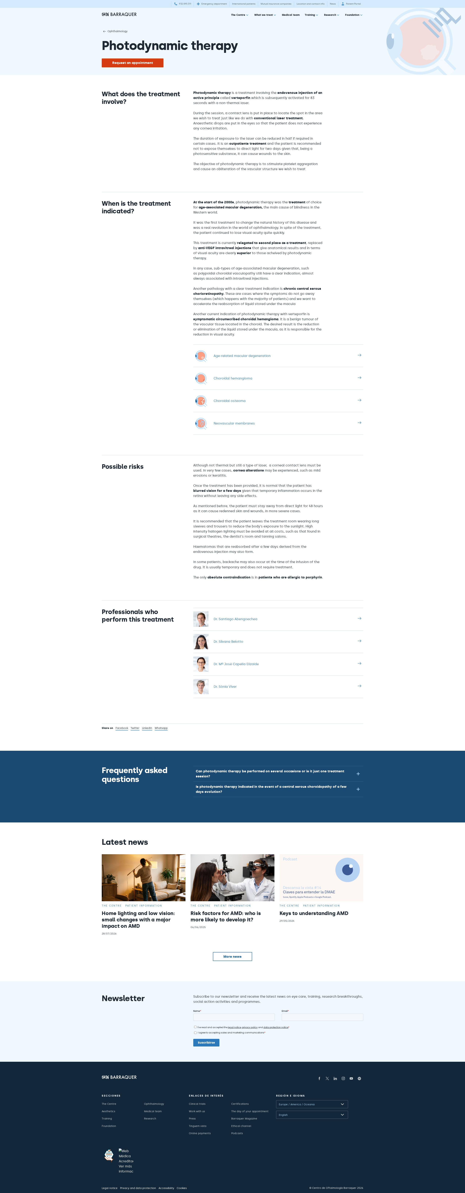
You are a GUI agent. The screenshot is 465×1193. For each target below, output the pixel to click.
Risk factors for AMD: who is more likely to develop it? (226, 916)
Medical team (291, 15)
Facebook (122, 728)
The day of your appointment (249, 1111)
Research (330, 15)
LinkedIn (147, 728)
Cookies (182, 1188)
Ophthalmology (118, 31)
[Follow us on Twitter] (327, 1078)
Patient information (143, 905)
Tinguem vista (197, 1126)
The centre (112, 905)
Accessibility (166, 1188)
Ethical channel (241, 1126)
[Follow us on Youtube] (351, 1078)
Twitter (135, 728)
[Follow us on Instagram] (343, 1078)
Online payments (200, 1133)
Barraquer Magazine (244, 1118)
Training (310, 15)
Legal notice (110, 1188)
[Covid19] (109, 1156)
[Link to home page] (119, 14)
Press (192, 1118)
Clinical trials (197, 1103)
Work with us (197, 1111)
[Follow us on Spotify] (359, 1078)
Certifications (240, 1103)
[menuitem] (240, 15)
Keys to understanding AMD (314, 913)
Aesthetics (108, 1111)
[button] (278, 773)
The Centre (238, 15)
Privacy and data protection (138, 1188)
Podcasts (237, 1133)
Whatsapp (161, 728)
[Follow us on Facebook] (319, 1078)
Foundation (352, 15)
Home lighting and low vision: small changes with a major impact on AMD (138, 919)
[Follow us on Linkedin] (335, 1078)
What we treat (263, 15)
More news (232, 957)
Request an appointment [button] (132, 63)
